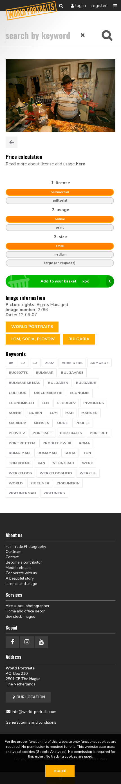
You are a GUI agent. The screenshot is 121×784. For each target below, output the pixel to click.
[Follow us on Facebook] (12, 642)
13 (35, 362)
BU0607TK (18, 372)
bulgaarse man (25, 382)
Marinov (17, 422)
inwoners (93, 402)
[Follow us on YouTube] (41, 642)
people (82, 422)
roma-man (19, 452)
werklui (88, 473)
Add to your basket (76, 281)
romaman (47, 452)
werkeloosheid (56, 473)
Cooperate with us (21, 573)
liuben (35, 412)
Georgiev (66, 402)
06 (11, 362)
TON (87, 452)
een (45, 402)
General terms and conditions (31, 722)
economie (79, 392)
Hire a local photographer (28, 605)
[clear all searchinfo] (83, 35)
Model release (18, 567)
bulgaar (44, 372)
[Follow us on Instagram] (26, 642)
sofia (69, 452)
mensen (42, 422)
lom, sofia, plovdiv (33, 339)
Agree (60, 770)
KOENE (15, 412)
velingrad (63, 463)
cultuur (17, 392)
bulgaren (58, 382)
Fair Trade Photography (26, 546)
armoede (99, 362)
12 (23, 362)
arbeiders (72, 362)
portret (99, 433)
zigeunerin (68, 483)
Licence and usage (21, 583)
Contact (12, 557)
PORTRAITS (71, 433)
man (69, 412)
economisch (21, 402)
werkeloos (20, 473)
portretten (22, 443)
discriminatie (48, 392)
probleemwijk (56, 443)
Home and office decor (25, 611)
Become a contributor (24, 562)
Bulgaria (78, 339)
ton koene (19, 463)
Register (99, 5)
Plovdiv (17, 433)
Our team (13, 551)
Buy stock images (20, 616)
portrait (42, 433)
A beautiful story (20, 578)
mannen (89, 412)
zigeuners (54, 493)
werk (87, 463)
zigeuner (39, 483)
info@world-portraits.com (34, 711)
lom (54, 412)
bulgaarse (72, 372)
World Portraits (32, 326)
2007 (49, 362)
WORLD (16, 483)
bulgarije (86, 382)
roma (84, 443)
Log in (80, 5)
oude (62, 422)
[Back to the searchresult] (11, 142)
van (41, 463)
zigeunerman (22, 493)
